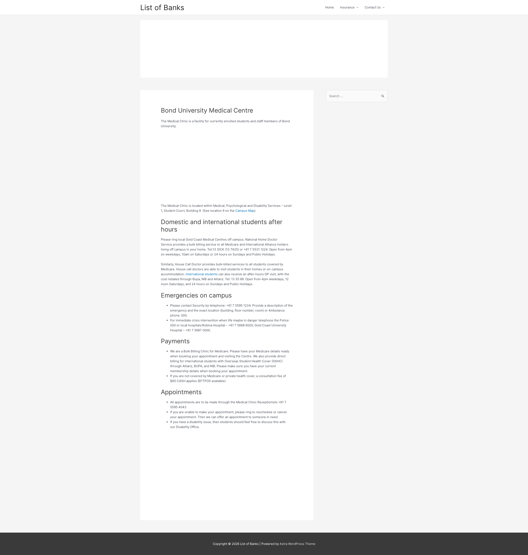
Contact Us (373, 7)
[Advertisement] (264, 49)
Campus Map (244, 211)
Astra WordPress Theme (297, 544)
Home (329, 7)
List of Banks (162, 7)
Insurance (347, 7)
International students (202, 274)
